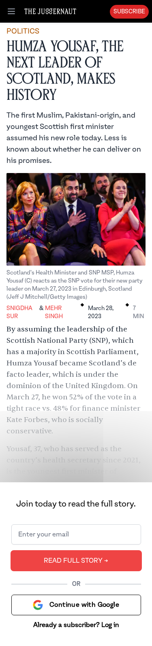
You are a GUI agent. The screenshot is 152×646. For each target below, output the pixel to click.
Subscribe (129, 11)
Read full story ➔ (76, 560)
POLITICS (22, 31)
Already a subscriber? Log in (76, 625)
